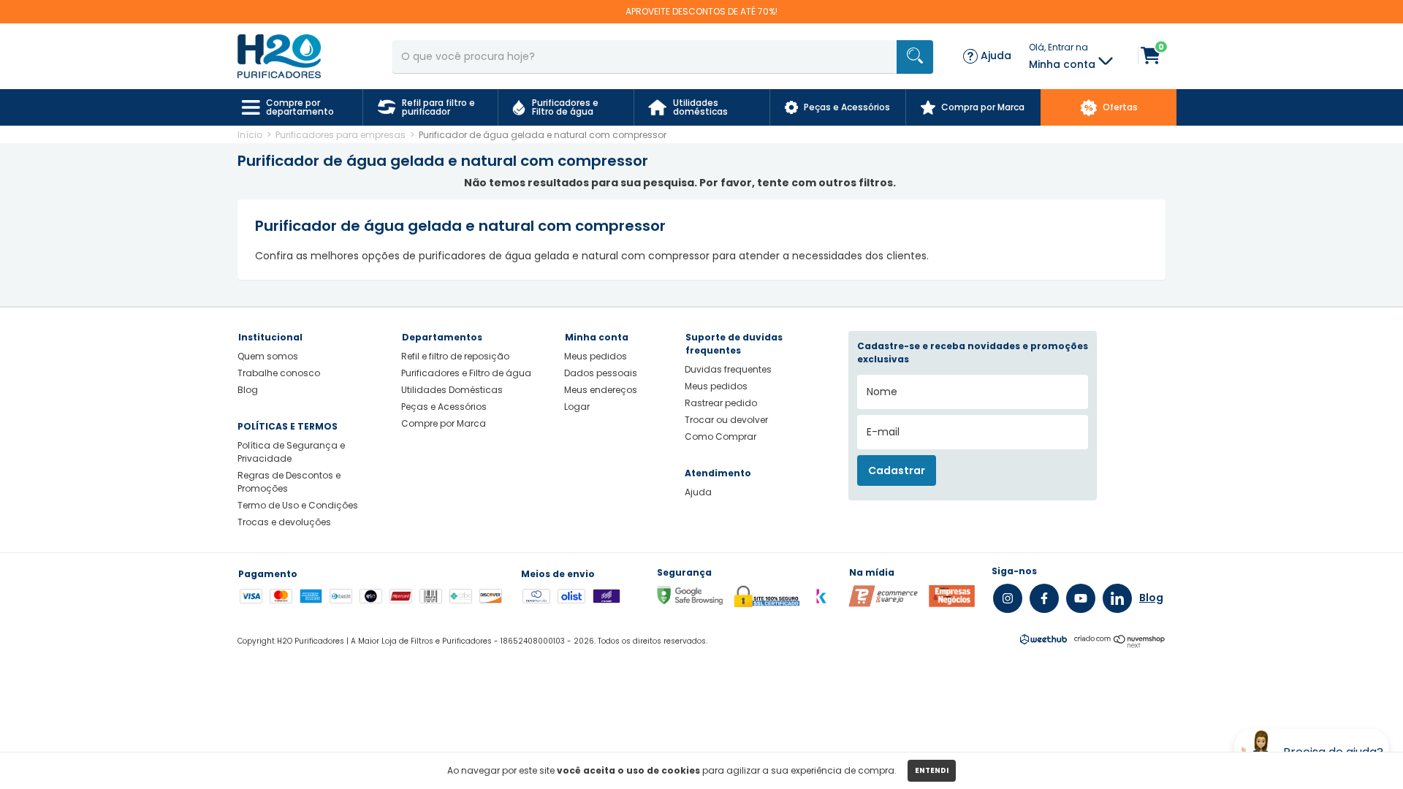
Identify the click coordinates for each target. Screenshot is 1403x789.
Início (249, 135)
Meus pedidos (595, 356)
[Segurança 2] (952, 603)
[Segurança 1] (883, 603)
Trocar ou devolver (726, 419)
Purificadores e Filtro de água (466, 373)
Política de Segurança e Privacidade (291, 452)
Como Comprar (720, 436)
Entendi (931, 770)
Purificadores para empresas (340, 135)
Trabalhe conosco (278, 373)
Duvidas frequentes (728, 369)
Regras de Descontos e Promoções (289, 482)
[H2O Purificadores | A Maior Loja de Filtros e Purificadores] (279, 55)
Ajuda (698, 492)
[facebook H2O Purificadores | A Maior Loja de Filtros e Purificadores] (1044, 598)
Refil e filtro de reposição (455, 356)
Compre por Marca (443, 423)
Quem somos (267, 356)
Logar (577, 406)
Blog (247, 390)
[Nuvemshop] (1120, 644)
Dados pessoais (600, 373)
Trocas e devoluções (284, 522)
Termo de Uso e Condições (297, 505)
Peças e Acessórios (444, 406)
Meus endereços (600, 390)
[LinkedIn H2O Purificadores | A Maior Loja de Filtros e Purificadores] (1117, 598)
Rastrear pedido (721, 403)
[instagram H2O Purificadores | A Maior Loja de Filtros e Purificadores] (1007, 598)
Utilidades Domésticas (452, 390)
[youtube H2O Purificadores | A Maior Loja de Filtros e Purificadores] (1080, 598)
